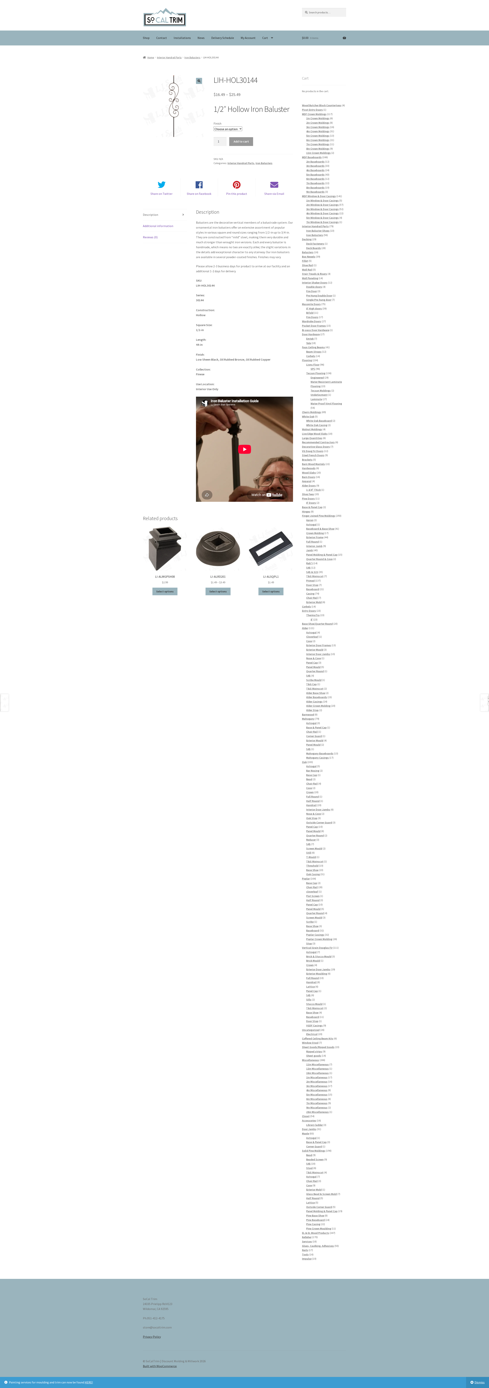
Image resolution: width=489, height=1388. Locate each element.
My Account (248, 38)
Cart (265, 38)
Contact (161, 38)
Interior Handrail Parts (169, 57)
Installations (182, 38)
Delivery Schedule (222, 38)
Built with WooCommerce (160, 1366)
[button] (199, 81)
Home (150, 57)
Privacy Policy (152, 1337)
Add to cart (241, 141)
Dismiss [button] (479, 1382)
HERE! (89, 1382)
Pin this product (236, 194)
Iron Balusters (192, 57)
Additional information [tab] (158, 226)
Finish (217, 123)
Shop (146, 38)
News (201, 38)
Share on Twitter (161, 194)
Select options (165, 591)
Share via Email (274, 194)
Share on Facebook (199, 194)
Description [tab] (150, 215)
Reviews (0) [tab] (150, 237)
